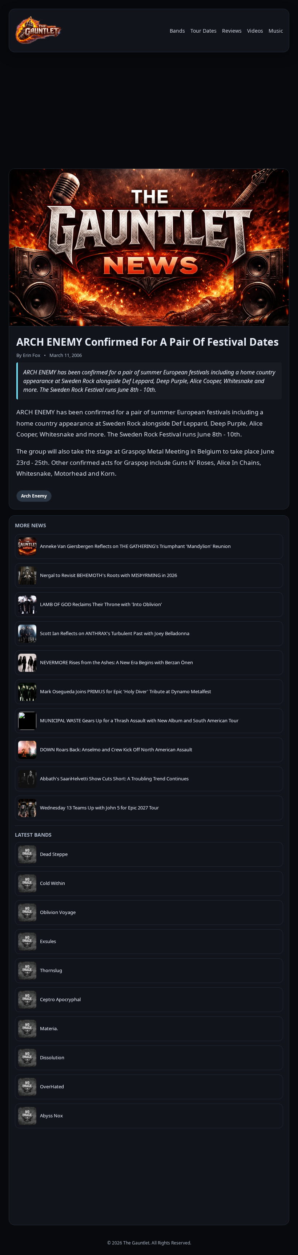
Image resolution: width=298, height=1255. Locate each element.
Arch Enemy (34, 496)
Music (276, 30)
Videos (255, 30)
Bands (177, 30)
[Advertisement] (149, 112)
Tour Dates (203, 30)
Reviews (232, 30)
